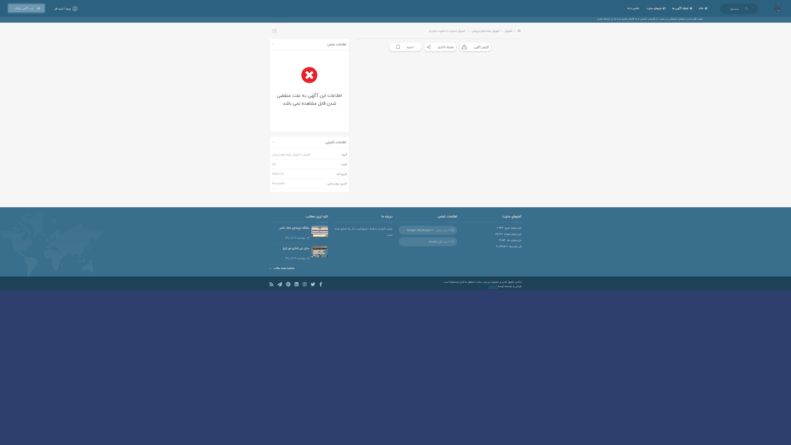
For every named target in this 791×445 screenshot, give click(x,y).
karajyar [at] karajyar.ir (420, 230)
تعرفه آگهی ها (680, 8)
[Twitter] (313, 284)
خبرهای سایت (654, 8)
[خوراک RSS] (271, 284)
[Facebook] (320, 284)
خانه (701, 8)
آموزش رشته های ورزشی (486, 31)
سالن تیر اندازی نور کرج (296, 248)
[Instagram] (305, 284)
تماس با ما (633, 8)
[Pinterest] (288, 284)
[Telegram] (279, 284)
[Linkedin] (296, 284)
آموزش (509, 31)
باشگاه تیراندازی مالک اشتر (294, 228)
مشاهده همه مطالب (284, 268)
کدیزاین (493, 286)
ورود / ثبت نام (63, 9)
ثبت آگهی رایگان (24, 8)
